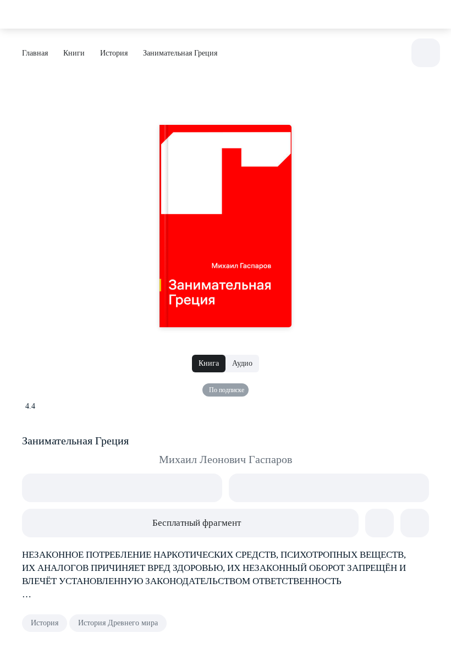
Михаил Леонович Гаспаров (225, 459)
